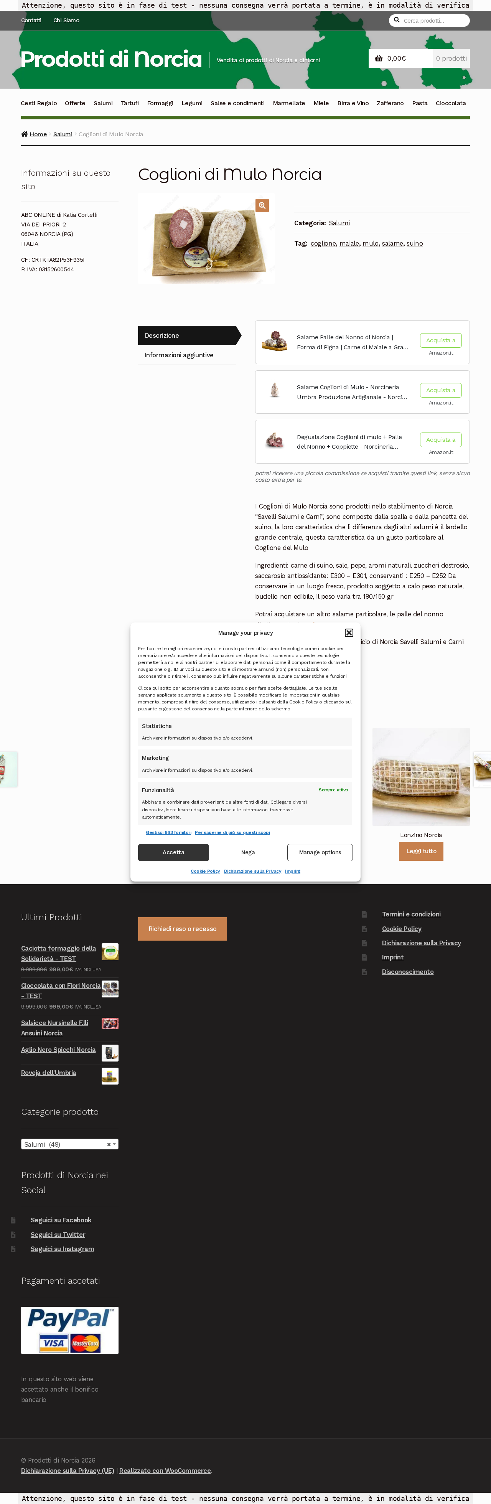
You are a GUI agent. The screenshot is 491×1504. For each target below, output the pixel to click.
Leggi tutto (421, 851)
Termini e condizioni (411, 914)
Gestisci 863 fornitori (168, 832)
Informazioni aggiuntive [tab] (179, 355)
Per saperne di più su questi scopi (232, 832)
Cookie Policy (205, 871)
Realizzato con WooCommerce (165, 1470)
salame (392, 243)
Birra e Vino (353, 103)
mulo (370, 243)
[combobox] (70, 1144)
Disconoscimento (408, 972)
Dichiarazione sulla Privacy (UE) (67, 1470)
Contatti (31, 20)
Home (38, 134)
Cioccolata (451, 103)
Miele (321, 103)
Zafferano (390, 103)
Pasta (420, 103)
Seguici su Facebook (61, 1220)
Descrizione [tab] (162, 335)
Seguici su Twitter (58, 1234)
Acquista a (441, 340)
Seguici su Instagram (62, 1249)
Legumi (192, 103)
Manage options (320, 852)
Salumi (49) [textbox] (67, 1144)
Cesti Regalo (39, 103)
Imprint (292, 871)
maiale (349, 243)
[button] (349, 633)
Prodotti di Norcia (111, 59)
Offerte (75, 103)
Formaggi (160, 103)
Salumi (103, 103)
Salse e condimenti (237, 103)
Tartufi (130, 103)
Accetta (173, 852)
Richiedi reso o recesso (182, 929)
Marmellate (289, 103)
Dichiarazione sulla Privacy (253, 871)
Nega (248, 852)
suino (415, 243)
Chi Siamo (66, 20)
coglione (323, 243)
